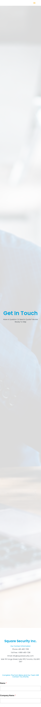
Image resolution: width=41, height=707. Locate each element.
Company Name (8, 695)
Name (3, 683)
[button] (34, 3)
